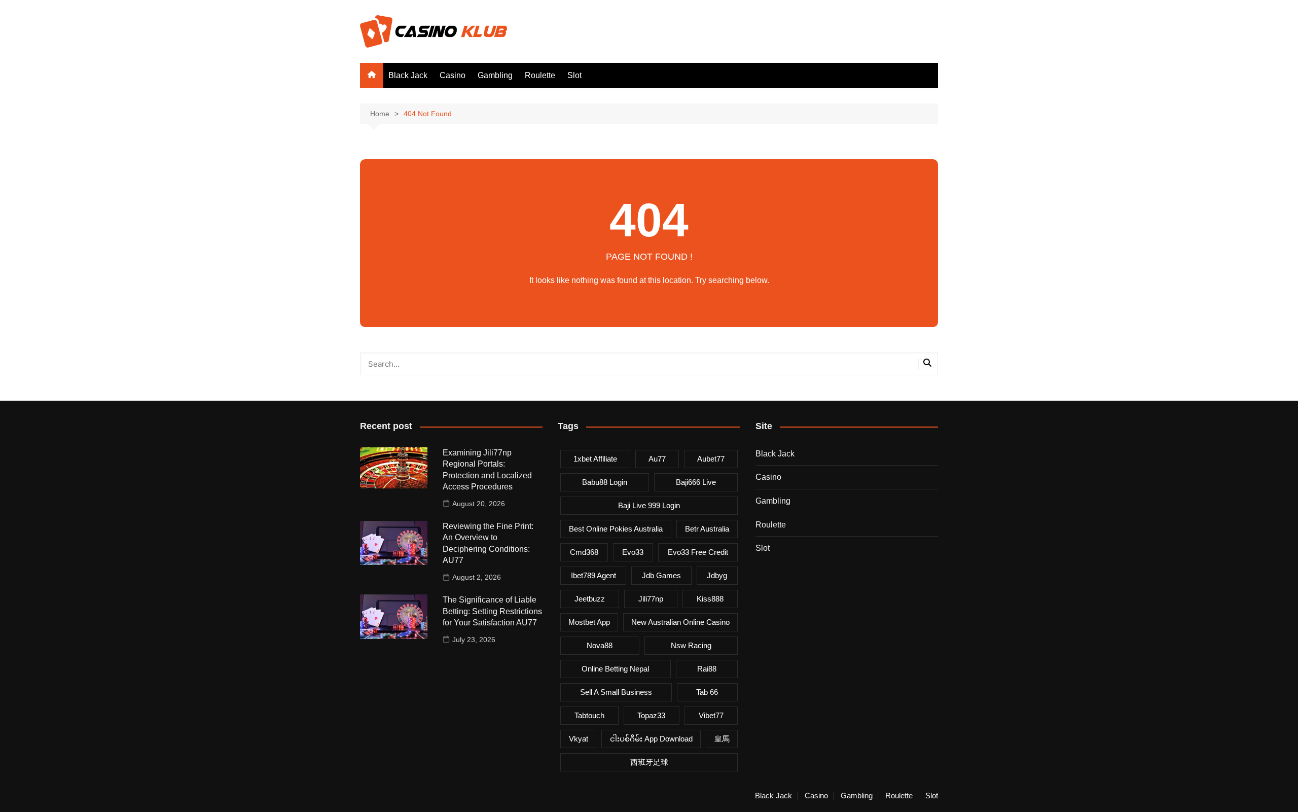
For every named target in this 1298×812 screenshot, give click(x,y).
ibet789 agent (593, 575)
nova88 (599, 645)
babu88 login (604, 482)
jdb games (661, 575)
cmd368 (584, 552)
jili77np (650, 598)
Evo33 (632, 552)
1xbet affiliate (595, 458)
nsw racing (691, 645)
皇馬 (722, 738)
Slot (574, 75)
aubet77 (711, 458)
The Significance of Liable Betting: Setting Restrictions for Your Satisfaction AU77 (492, 611)
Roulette (540, 75)
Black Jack (407, 75)
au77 (657, 458)
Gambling (495, 75)
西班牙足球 (649, 762)
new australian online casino (680, 622)
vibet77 (711, 715)
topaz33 (651, 715)
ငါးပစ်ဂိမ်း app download (651, 738)
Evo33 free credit (698, 552)
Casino (452, 75)
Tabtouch (589, 715)
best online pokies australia (616, 528)
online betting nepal (615, 668)
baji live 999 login (649, 505)
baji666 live (696, 482)
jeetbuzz (589, 598)
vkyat (578, 738)
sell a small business (616, 692)
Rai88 (706, 668)
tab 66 (707, 692)
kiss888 (710, 598)
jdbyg (717, 575)
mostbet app (589, 622)
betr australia (707, 528)
